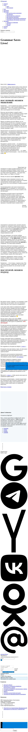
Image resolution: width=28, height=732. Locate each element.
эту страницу (20, 356)
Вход (8, 6)
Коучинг (9, 23)
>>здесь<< (23, 346)
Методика (6, 11)
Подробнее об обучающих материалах (16, 18)
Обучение (6, 21)
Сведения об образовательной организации (15, 694)
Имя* (16, 670)
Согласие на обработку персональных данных (15, 689)
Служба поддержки (9, 690)
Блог (5, 9)
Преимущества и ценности (13, 15)
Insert (15, 730)
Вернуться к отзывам (6, 387)
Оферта (5, 691)
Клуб (5, 5)
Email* (16, 669)
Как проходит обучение (13, 17)
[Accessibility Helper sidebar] (26, 2)
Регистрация (10, 7)
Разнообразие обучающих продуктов (16, 19)
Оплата (8, 25)
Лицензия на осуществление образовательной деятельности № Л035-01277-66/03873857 (15, 708)
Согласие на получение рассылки (12, 693)
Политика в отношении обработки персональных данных (12, 687)
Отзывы (6, 26)
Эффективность (11, 84)
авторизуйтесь (4, 654)
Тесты (5, 27)
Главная (6, 3)
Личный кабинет (8, 685)
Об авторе (6, 10)
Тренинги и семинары (12, 22)
